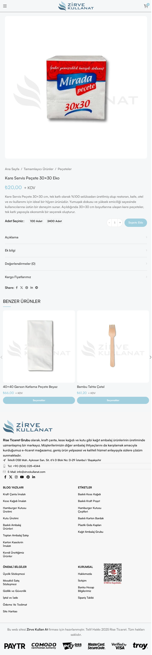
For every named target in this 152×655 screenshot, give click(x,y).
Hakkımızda (85, 573)
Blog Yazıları (13, 487)
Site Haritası (10, 611)
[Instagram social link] (16, 477)
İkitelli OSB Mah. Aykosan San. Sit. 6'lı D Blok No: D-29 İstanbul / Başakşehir (54, 460)
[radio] (36, 221)
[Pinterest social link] (26, 287)
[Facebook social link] (16, 287)
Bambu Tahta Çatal (90, 387)
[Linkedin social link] (31, 287)
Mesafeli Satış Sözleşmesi (11, 582)
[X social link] (21, 287)
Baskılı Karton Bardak (91, 518)
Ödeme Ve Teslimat (15, 604)
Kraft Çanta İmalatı (14, 494)
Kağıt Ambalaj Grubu (90, 531)
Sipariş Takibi (86, 597)
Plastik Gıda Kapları (89, 525)
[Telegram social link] (36, 287)
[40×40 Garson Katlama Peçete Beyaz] (39, 346)
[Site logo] (76, 6)
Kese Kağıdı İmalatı (14, 501)
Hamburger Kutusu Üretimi (14, 509)
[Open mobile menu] (5, 6)
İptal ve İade (10, 597)
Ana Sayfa (12, 169)
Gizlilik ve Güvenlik (14, 590)
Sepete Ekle (135, 222)
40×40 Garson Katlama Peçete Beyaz (30, 387)
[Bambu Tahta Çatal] (113, 346)
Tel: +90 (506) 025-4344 (24, 466)
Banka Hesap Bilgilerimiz (86, 589)
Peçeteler (65, 169)
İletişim (82, 580)
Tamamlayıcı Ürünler (38, 169)
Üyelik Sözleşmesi (14, 573)
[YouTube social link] (22, 477)
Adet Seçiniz (14, 221)
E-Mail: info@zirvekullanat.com (26, 471)
